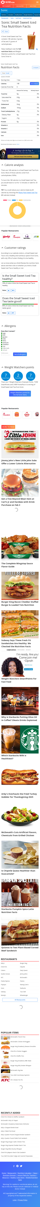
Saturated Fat (6, 97)
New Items (33, 6)
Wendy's (3, 995)
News (35, 1173)
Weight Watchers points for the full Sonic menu (20, 393)
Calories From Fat (7, 87)
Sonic (18, 144)
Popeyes (3, 984)
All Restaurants (20, 1000)
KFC (2, 977)
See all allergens (20, 354)
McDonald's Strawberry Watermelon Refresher (15, 1124)
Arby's (3, 963)
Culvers (3, 970)
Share (6, 31)
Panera (22, 981)
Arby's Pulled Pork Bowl (8, 1131)
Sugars (4, 118)
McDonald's (23, 977)
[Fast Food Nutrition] (8, 2)
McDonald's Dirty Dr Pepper (9, 1120)
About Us (5, 1178)
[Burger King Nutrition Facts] (16, 414)
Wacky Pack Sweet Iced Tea (27, 193)
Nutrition (4, 15)
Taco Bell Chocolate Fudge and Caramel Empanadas (17, 1156)
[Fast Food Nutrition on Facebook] (13, 1166)
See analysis (34, 83)
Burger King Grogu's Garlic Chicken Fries (13, 1142)
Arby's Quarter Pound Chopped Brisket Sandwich (15, 1135)
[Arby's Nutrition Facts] (27, 414)
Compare (36, 67)
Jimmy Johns (23, 974)
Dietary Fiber (6, 115)
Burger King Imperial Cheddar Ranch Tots (13, 1145)
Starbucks (23, 988)
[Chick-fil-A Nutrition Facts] (16, 237)
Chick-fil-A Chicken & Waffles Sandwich (12, 1117)
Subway (3, 992)
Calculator (19, 6)
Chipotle (22, 967)
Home (4, 1173)
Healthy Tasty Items (17, 1178)
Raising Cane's (24, 984)
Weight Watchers (28, 15)
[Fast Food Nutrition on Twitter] (21, 1166)
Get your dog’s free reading (23, 156)
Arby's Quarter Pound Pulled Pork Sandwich (14, 1138)
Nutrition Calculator (25, 1173)
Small (6, 73)
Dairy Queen (24, 970)
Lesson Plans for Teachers (26, 1175)
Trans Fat (5, 101)
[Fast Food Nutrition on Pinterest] (17, 1166)
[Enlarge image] (37, 49)
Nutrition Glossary (9, 1175)
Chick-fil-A (4, 967)
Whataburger (24, 995)
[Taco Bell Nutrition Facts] (27, 237)
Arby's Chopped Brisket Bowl (9, 1127)
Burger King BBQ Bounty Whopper (11, 1149)
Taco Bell (23, 992)
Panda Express (5, 981)
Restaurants (7, 6)
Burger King (23, 963)
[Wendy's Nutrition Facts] (6, 237)
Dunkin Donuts (5, 974)
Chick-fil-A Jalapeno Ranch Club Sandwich (13, 1152)
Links (14, 1200)
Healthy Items (18, 15)
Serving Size (5, 80)
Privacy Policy (22, 1200)
